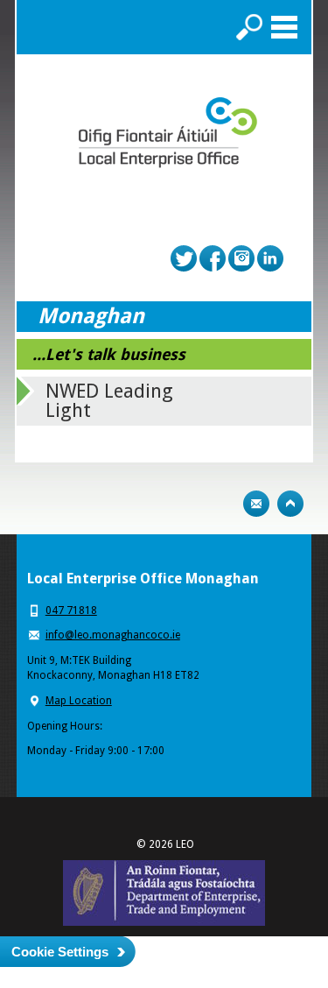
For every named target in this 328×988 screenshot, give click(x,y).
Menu (284, 27)
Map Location (78, 701)
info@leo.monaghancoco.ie (112, 635)
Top (290, 503)
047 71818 (71, 610)
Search (249, 27)
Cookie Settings (59, 951)
